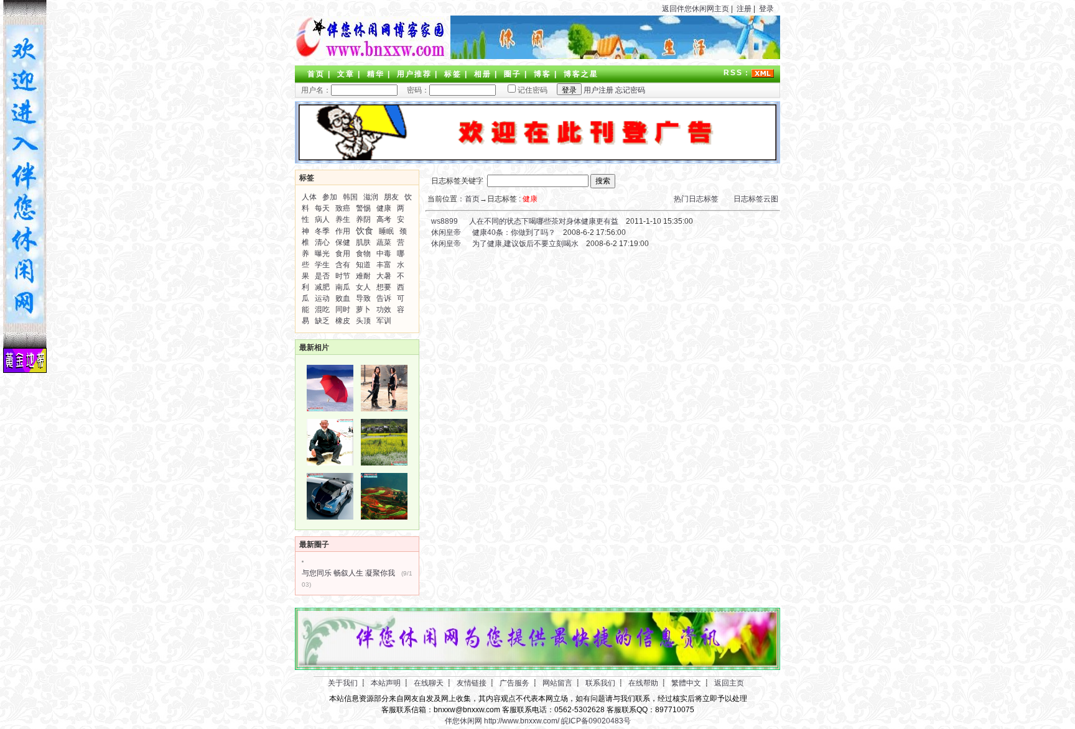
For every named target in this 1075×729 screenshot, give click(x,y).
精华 (375, 74)
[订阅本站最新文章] (763, 72)
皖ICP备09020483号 (596, 721)
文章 (346, 74)
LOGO (369, 37)
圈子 (512, 74)
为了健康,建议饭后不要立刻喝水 (525, 243)
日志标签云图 (755, 199)
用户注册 (598, 90)
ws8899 (443, 221)
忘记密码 (630, 90)
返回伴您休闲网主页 (695, 8)
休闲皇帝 (445, 232)
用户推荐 (414, 74)
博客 (542, 74)
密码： (414, 90)
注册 (744, 8)
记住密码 (532, 90)
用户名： (316, 90)
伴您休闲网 (463, 721)
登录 (766, 8)
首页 (316, 74)
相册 (482, 74)
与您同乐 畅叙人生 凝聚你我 (348, 573)
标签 (453, 74)
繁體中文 (686, 683)
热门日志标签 (696, 199)
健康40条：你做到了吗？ (514, 232)
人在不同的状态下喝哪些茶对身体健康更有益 (543, 221)
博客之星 (581, 74)
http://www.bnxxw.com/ (521, 721)
